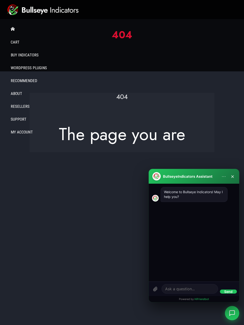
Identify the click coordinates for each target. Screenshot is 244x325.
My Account (22, 132)
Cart (15, 42)
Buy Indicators (25, 55)
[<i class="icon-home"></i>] (122, 29)
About (16, 93)
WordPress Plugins (29, 67)
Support (18, 119)
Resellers (20, 106)
